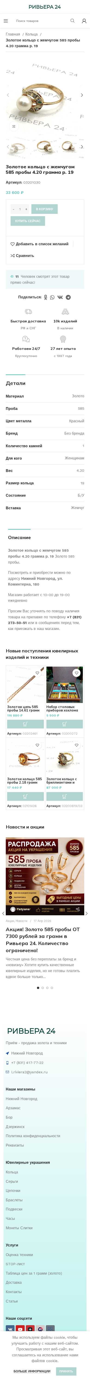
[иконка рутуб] (40, 1329)
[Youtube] (20, 1329)
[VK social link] (60, 297)
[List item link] (45, 1099)
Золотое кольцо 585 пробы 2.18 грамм (24, 781)
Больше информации (32, 1371)
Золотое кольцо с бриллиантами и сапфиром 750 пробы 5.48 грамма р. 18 (64, 784)
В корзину (44, 209)
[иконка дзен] (30, 1329)
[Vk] (10, 1329)
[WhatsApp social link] (52, 297)
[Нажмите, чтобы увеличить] (13, 126)
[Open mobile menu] (5, 20)
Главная (13, 34)
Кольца (32, 34)
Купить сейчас (27, 221)
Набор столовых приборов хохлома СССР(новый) (62, 710)
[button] (25, 724)
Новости (21, 921)
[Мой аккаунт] (84, 20)
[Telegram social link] (68, 297)
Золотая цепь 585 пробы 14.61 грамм (23, 708)
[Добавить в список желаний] (37, 673)
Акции (10, 921)
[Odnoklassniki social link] (46, 297)
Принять (66, 1371)
